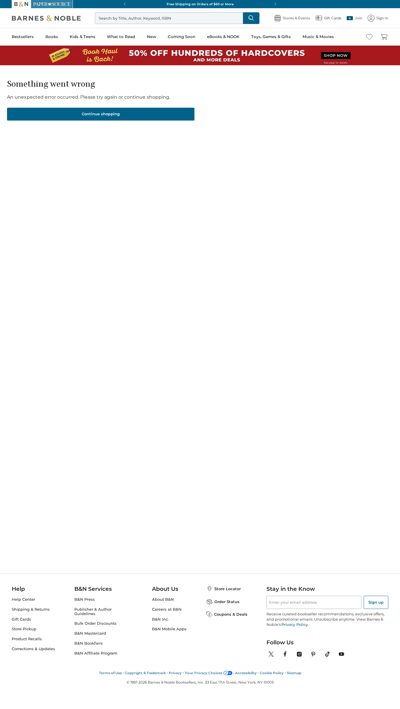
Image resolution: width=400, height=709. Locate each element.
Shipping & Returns (31, 609)
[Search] (251, 18)
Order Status (227, 601)
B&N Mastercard (90, 633)
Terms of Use (110, 673)
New (151, 36)
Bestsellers (23, 36)
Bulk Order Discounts (95, 623)
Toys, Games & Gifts (271, 36)
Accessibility (246, 673)
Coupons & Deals (230, 614)
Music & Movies (318, 36)
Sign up (376, 602)
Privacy (175, 673)
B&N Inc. (160, 619)
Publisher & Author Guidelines (93, 611)
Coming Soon (181, 36)
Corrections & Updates (33, 649)
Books (51, 36)
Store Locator (227, 588)
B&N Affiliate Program (95, 653)
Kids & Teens (82, 36)
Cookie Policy (272, 673)
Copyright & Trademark (145, 673)
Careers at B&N (167, 609)
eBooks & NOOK (223, 36)
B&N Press (84, 599)
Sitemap (294, 673)
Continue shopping (101, 113)
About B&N (163, 599)
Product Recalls (27, 639)
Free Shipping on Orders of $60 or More (200, 4)
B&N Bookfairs (88, 643)
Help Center (23, 599)
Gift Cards (21, 619)
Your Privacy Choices (203, 673)
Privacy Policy (294, 624)
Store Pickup (24, 629)
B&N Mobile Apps (169, 629)
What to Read (121, 36)
